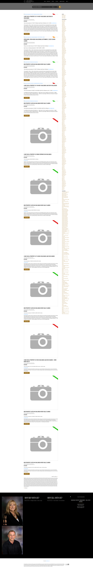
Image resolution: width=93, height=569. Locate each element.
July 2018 (63, 109)
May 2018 (63, 111)
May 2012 (63, 178)
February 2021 (64, 80)
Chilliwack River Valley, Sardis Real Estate (30, 66)
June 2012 (63, 177)
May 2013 (63, 167)
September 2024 (64, 41)
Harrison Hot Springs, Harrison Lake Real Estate (44, 482)
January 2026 (63, 27)
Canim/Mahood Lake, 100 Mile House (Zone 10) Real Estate (52, 478)
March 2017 (63, 124)
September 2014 (64, 152)
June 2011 (63, 188)
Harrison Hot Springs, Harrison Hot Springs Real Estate (35, 482)
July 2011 (63, 187)
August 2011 (63, 186)
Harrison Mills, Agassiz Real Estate (52, 482)
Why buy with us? (27, 500)
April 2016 (63, 134)
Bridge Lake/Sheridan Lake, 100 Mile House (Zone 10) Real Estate (41, 478)
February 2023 (64, 59)
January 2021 (63, 81)
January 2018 (63, 115)
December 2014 (64, 149)
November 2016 (64, 128)
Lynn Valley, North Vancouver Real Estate (29, 483)
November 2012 (64, 172)
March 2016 (63, 135)
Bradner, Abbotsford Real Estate (32, 478)
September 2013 (64, 163)
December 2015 (64, 138)
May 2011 (63, 189)
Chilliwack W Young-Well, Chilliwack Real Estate (48, 480)
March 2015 (63, 146)
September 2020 (64, 85)
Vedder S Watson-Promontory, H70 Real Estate (64, 303)
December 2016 (64, 127)
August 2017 (63, 119)
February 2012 (64, 181)
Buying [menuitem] (53, 1)
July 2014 (63, 154)
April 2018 (63, 112)
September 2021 (64, 74)
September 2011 (64, 185)
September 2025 (64, 30)
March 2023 (63, 58)
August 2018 (63, 108)
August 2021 (63, 75)
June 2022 (63, 66)
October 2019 (63, 95)
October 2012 (63, 173)
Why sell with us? (50, 500)
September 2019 (64, 96)
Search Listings (39, 500)
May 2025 (63, 34)
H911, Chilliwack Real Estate (27, 482)
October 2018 (63, 106)
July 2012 (63, 176)
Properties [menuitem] (48, 1)
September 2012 (64, 174)
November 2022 (64, 62)
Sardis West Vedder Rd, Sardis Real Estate (36, 485)
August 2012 (63, 175)
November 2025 (64, 28)
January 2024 (63, 49)
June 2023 (63, 55)
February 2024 (64, 48)
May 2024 (63, 45)
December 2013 (64, 160)
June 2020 (63, 88)
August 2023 (63, 53)
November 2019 (64, 94)
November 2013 (64, 161)
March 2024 (63, 47)
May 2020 (63, 89)
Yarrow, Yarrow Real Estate (26, 486)
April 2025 (63, 35)
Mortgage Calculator (34, 500)
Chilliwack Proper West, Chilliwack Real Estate (28, 480)
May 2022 (63, 67)
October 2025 (63, 29)
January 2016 (63, 137)
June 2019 (63, 99)
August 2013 (63, 164)
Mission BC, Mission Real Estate (42, 483)
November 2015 (64, 139)
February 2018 (64, 114)
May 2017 (63, 122)
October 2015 (63, 140)
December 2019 (64, 93)
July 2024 (63, 43)
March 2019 (63, 102)
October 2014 (63, 151)
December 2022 (64, 61)
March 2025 (63, 36)
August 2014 (63, 153)
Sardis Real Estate (64, 292)
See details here (51, 69)
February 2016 (64, 136)
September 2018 (64, 107)
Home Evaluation (56, 500)
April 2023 (63, 57)
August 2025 (63, 31)
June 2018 (63, 110)
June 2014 (63, 155)
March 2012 (63, 180)
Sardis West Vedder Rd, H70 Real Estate (28, 485)
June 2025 (63, 33)
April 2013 (63, 168)
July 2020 (63, 87)
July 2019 (63, 98)
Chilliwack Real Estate (34, 480)
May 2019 (63, 100)
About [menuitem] (67, 1)
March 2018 (63, 113)
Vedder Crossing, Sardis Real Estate (50, 485)
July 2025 (63, 32)
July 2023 (63, 54)
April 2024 (63, 46)
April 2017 (63, 123)
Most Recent (63, 20)
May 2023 (63, 56)
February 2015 (64, 147)
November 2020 (64, 83)
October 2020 (63, 84)
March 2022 (63, 69)
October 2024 (63, 40)
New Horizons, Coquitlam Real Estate (49, 483)
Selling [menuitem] (57, 1)
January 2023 (63, 60)
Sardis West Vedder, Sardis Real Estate (43, 485)
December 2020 (64, 82)
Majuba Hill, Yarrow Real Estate (36, 483)
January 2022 (63, 71)
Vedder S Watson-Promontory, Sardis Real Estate (65, 306)
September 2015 (64, 141)
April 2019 (63, 101)
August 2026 (63, 21)
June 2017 (63, 121)
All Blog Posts (64, 15)
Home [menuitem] (45, 1)
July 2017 (63, 120)
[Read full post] (41, 15)
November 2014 (64, 150)
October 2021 (63, 73)
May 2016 (63, 133)
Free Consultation (62, 500)
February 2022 (64, 70)
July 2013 (63, 165)
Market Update (62, 1)
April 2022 (63, 68)
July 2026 (63, 22)
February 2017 (64, 125)
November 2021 (64, 72)
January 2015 (63, 148)
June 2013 (63, 166)
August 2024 (63, 42)
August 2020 (63, 86)
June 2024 (63, 44)
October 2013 (63, 162)
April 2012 (63, 179)
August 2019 (63, 97)
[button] (27, 500)
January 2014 (63, 159)
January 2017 (63, 126)
